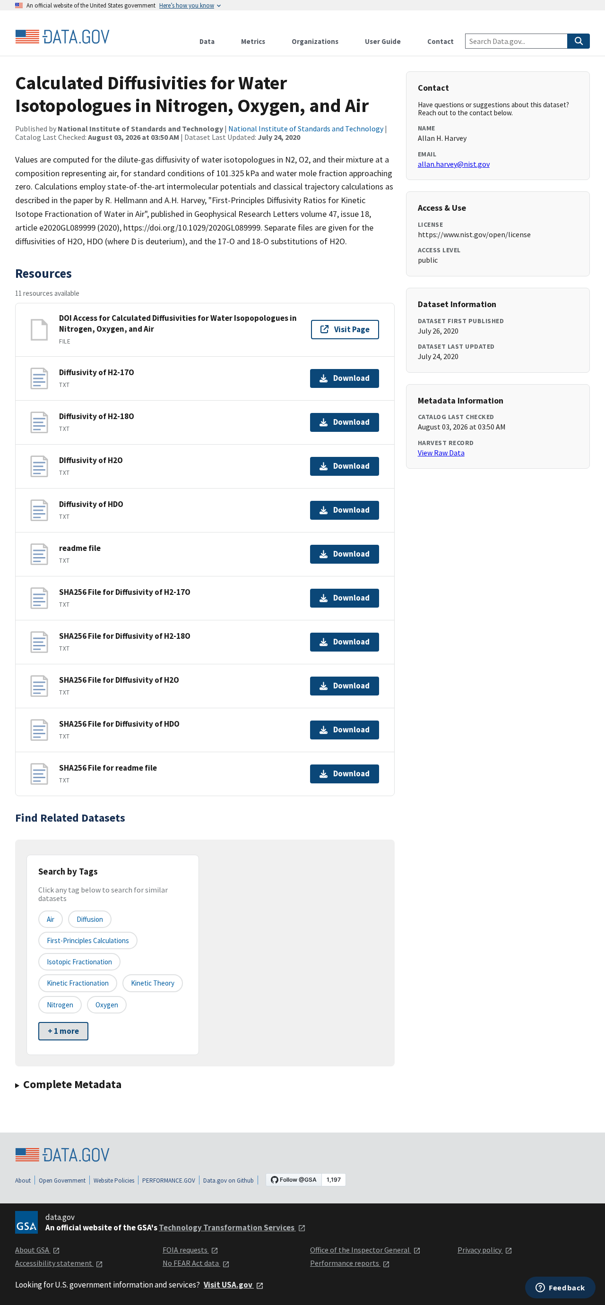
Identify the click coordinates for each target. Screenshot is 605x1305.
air (50, 919)
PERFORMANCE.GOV (168, 1180)
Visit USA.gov (229, 1284)
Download (351, 378)
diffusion (90, 919)
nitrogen (60, 1004)
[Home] (62, 37)
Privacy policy (480, 1249)
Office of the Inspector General (360, 1249)
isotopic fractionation (79, 961)
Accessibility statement (54, 1263)
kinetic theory (152, 983)
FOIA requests (186, 1249)
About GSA (33, 1249)
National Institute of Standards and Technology (305, 128)
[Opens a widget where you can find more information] (560, 1288)
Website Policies (114, 1180)
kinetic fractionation (78, 983)
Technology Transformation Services (227, 1227)
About (23, 1180)
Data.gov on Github (228, 1180)
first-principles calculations (88, 940)
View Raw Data (441, 452)
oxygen (106, 1004)
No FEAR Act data (191, 1263)
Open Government (62, 1180)
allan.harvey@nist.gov (454, 164)
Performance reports (345, 1263)
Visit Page (352, 329)
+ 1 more (63, 1031)
